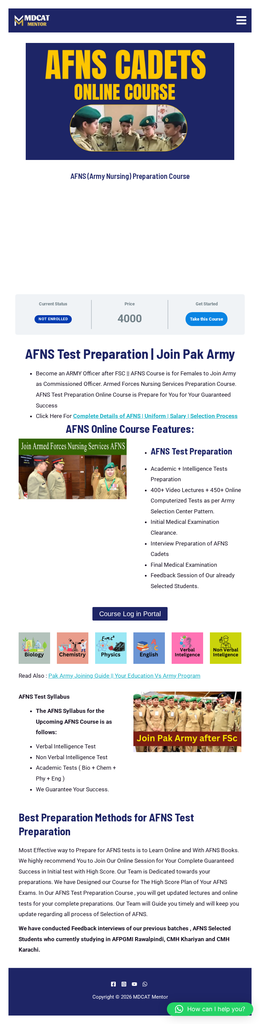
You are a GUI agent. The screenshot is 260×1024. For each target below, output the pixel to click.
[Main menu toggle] (242, 20)
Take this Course (206, 319)
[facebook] (114, 984)
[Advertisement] (130, 241)
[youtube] (135, 984)
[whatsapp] (146, 984)
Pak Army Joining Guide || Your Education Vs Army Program (124, 675)
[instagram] (125, 984)
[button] (210, 1009)
